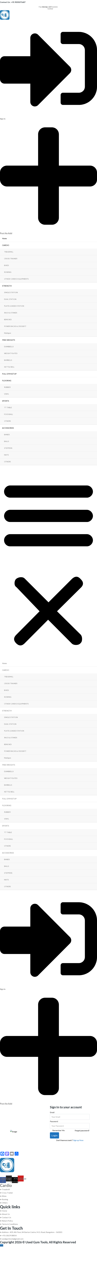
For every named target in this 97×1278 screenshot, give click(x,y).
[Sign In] (48, 68)
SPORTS (5, 401)
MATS (6, 455)
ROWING (7, 272)
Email (52, 1112)
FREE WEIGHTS (8, 340)
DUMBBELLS (9, 347)
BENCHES (8, 319)
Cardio (6, 1185)
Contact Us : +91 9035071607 (12, 2)
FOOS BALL (8, 414)
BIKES (6, 265)
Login (54, 1135)
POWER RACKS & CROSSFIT (15, 326)
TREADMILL (8, 252)
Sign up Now (78, 1140)
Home (4, 238)
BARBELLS (8, 360)
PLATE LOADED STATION (14, 306)
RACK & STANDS (10, 313)
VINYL (6, 394)
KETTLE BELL (9, 367)
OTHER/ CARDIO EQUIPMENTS (16, 279)
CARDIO (5, 245)
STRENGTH (7, 286)
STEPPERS (8, 448)
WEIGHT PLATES (10, 353)
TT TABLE (8, 407)
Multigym (7, 333)
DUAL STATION (10, 299)
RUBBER (7, 387)
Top (1, 1245)
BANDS (7, 435)
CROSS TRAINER (10, 259)
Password (54, 1121)
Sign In (2, 119)
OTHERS (7, 421)
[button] (48, 562)
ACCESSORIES (8, 428)
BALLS (6, 441)
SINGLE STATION (11, 292)
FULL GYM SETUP (9, 374)
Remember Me (58, 1130)
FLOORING (6, 380)
